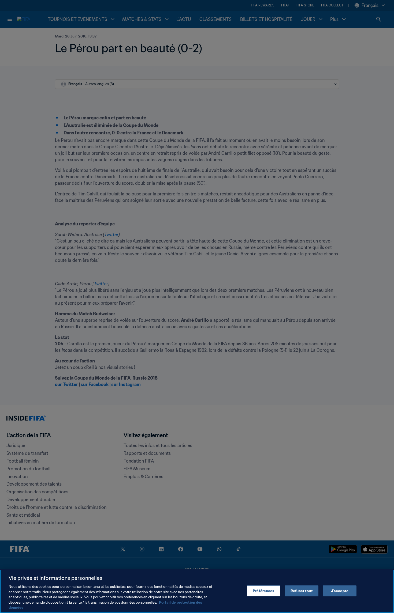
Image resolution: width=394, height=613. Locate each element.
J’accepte (339, 590)
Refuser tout (302, 590)
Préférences (263, 590)
